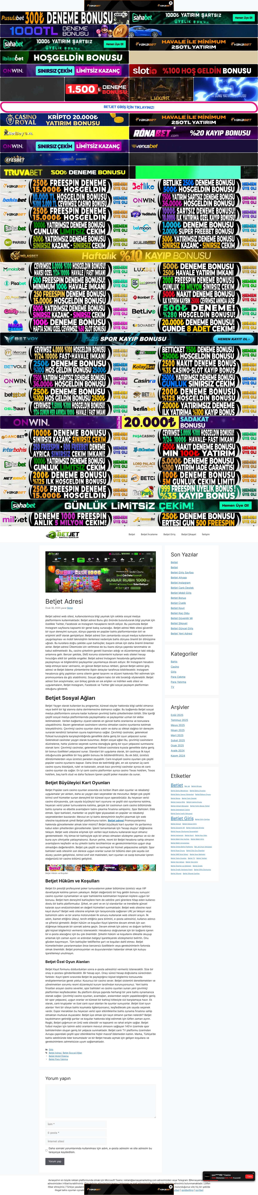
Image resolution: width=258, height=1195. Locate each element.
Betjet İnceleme (149, 534)
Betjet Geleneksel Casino (180, 810)
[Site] (64, 186)
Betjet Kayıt (178, 608)
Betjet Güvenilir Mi (182, 618)
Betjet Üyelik (178, 603)
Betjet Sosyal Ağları (72, 1052)
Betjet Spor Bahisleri (197, 854)
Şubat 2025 (178, 740)
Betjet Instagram (181, 582)
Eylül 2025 (177, 715)
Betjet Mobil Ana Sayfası (180, 839)
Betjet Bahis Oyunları (198, 791)
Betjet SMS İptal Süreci (179, 854)
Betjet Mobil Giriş (181, 592)
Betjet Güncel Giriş (182, 628)
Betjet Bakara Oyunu (203, 794)
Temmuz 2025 (179, 720)
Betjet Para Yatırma (58, 1059)
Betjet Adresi (55, 1052)
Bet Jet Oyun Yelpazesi (203, 847)
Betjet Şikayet (188, 534)
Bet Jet (187, 786)
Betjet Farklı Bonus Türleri (200, 806)
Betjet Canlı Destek (182, 587)
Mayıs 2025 (178, 725)
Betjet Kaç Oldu (180, 613)
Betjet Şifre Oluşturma (202, 870)
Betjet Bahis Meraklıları (179, 791)
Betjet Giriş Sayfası (182, 572)
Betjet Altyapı (179, 577)
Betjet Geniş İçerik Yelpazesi (181, 814)
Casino (175, 666)
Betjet (132, 534)
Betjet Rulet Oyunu (178, 851)
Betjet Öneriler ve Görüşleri (181, 866)
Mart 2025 (177, 735)
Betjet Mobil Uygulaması (180, 843)
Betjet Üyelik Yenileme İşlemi (182, 870)
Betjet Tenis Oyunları (178, 858)
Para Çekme (178, 676)
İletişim (206, 534)
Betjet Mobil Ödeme (59, 1056)
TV (172, 687)
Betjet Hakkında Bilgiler (195, 828)
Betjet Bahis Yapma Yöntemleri (182, 794)
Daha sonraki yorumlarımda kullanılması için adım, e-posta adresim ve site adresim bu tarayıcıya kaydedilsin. (100, 1150)
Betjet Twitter (201, 858)
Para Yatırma (178, 681)
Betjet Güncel (176, 824)
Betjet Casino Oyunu (194, 802)
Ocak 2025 (177, 745)
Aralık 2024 (178, 750)
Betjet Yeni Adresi (181, 633)
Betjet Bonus (178, 597)
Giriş (51, 1049)
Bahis (174, 661)
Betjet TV (191, 858)
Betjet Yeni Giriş (192, 862)
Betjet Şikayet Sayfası (191, 873)
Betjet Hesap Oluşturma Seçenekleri (184, 831)
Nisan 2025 (178, 730)
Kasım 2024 (178, 755)
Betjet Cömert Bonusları (180, 806)
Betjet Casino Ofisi (178, 802)
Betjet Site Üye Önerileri (195, 851)
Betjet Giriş (169, 534)
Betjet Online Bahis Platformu (182, 847)
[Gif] (129, 255)
